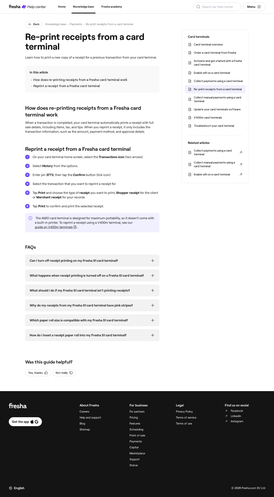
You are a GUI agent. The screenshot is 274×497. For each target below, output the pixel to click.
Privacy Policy (184, 411)
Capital (134, 447)
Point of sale (137, 435)
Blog (82, 423)
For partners (137, 411)
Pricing (134, 417)
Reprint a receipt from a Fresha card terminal (66, 86)
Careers (84, 411)
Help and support (90, 417)
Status (134, 465)
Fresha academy (111, 6)
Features (135, 423)
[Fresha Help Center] (27, 6)
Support (135, 459)
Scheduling (136, 429)
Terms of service (186, 417)
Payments (76, 24)
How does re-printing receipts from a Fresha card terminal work (80, 79)
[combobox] (217, 6)
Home (62, 6)
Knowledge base (83, 6)
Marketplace (137, 453)
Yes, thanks (35, 372)
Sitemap (85, 429)
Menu (251, 6)
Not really (62, 372)
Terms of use (184, 423)
